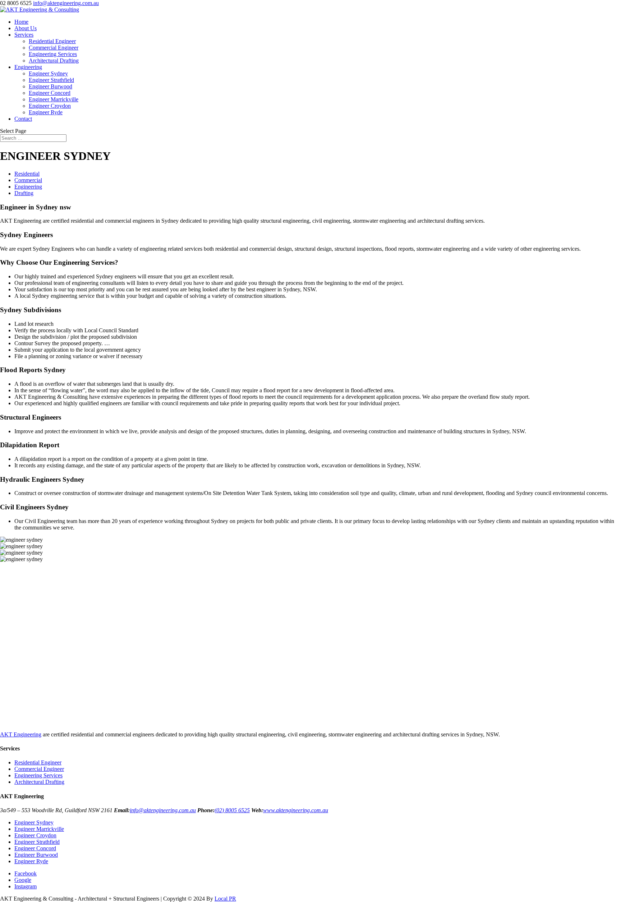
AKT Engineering (20, 734)
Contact (23, 119)
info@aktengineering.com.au (163, 810)
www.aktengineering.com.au (295, 810)
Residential (27, 174)
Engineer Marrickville (53, 99)
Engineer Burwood (50, 86)
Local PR (225, 899)
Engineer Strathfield (51, 80)
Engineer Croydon (50, 106)
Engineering (28, 67)
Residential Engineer (52, 41)
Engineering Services (53, 54)
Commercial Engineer (53, 48)
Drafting (23, 193)
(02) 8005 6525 (232, 810)
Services (23, 35)
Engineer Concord (49, 93)
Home (21, 22)
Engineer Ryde (46, 112)
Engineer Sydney (48, 73)
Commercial (28, 180)
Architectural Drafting (54, 60)
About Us (25, 28)
